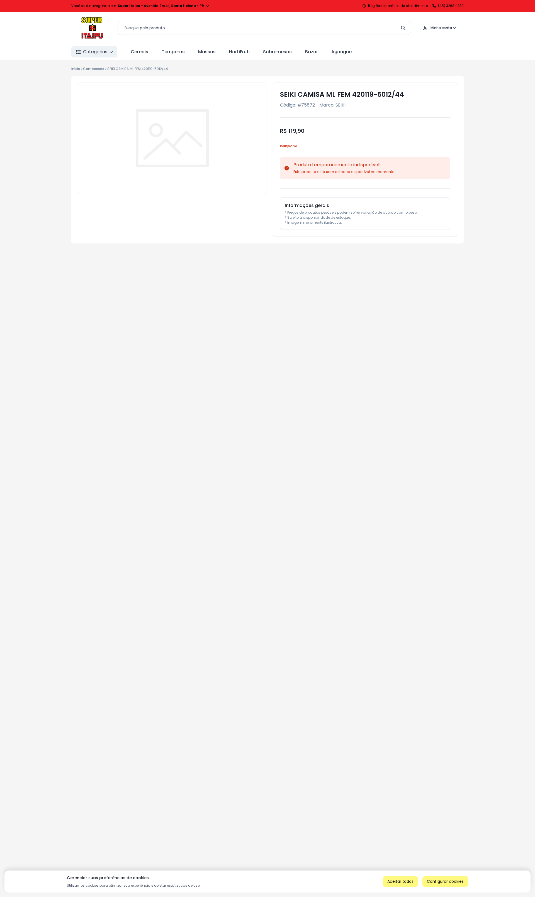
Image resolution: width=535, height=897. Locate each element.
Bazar (311, 52)
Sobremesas (277, 52)
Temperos (173, 52)
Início (75, 68)
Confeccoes (93, 68)
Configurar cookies (445, 881)
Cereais (139, 52)
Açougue (341, 52)
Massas (207, 52)
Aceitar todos (400, 881)
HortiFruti (239, 52)
